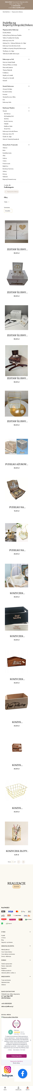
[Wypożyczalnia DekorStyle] (9, 1017)
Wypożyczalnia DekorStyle (16, 1061)
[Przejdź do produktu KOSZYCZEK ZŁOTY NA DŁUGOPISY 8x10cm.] (16, 833)
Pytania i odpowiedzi (6, 966)
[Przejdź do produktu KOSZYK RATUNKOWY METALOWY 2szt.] (16, 790)
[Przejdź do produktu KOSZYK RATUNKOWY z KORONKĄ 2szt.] (16, 747)
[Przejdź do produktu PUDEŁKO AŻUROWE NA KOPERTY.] (16, 446)
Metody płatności (5, 949)
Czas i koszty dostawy (6, 952)
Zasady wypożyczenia (6, 964)
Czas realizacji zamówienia (8, 954)
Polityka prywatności (6, 970)
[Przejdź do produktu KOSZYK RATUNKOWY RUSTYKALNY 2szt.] (16, 704)
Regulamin (4, 968)
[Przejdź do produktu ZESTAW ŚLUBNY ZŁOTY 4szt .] (16, 231)
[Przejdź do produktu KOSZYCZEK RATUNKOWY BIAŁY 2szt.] (16, 618)
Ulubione (3, 985)
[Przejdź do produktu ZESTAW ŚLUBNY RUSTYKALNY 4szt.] (16, 360)
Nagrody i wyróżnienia (7, 942)
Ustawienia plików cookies (7, 973)
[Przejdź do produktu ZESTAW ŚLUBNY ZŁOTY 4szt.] (16, 274)
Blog (2, 940)
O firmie (3, 938)
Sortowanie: (7, 207)
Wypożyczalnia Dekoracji (17, 12)
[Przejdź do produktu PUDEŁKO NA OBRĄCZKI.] (16, 489)
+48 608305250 (6, 1004)
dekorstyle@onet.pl (7, 1006)
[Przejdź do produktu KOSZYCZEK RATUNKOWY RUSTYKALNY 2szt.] (16, 661)
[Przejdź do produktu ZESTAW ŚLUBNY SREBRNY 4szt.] (16, 317)
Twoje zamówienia (6, 980)
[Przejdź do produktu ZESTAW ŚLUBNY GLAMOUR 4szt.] (16, 403)
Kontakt (3, 935)
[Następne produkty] (18, 862)
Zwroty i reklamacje (6, 956)
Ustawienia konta (5, 982)
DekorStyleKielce (6, 12)
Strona (9, 862)
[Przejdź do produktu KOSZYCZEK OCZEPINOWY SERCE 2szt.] (16, 575)
